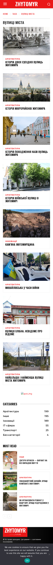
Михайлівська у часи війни (22, 288)
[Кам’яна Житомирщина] (26, 223)
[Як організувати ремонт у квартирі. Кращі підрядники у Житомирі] (10, 501)
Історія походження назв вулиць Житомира (26, 153)
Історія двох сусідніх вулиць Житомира (24, 63)
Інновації (11, 241)
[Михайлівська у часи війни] (26, 267)
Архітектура (12, 59)
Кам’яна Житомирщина (19, 244)
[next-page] (9, 516)
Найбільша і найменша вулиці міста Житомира (24, 379)
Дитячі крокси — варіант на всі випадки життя (33, 461)
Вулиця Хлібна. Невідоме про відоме (23, 332)
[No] (49, 554)
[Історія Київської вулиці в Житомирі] (26, 177)
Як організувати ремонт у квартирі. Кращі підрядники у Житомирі (34, 503)
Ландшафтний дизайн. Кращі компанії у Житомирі (33, 482)
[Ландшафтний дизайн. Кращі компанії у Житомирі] (10, 481)
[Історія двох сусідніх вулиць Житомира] (26, 41)
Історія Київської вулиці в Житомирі (22, 199)
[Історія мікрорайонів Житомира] (26, 87)
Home (5, 13)
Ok (27, 560)
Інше (21, 457)
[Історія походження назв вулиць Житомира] (26, 131)
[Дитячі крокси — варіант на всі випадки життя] (10, 460)
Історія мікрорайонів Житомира (25, 108)
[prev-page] (5, 516)
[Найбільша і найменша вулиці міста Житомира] (26, 356)
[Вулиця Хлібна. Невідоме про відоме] (26, 310)
